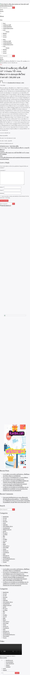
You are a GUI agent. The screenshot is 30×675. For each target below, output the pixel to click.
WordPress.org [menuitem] (9, 660)
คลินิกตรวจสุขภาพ (7, 529)
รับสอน (4, 549)
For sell (4, 520)
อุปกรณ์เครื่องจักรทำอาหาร (9, 559)
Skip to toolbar (3, 657)
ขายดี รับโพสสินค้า (7, 26)
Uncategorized (6, 528)
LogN (4, 30)
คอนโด (4, 531)
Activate (4, 36)
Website (2, 193)
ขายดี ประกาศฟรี (7, 25)
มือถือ (4, 542)
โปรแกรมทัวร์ (6, 560)
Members (5, 33)
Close (1, 19)
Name (2, 187)
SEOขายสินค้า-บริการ (8, 526)
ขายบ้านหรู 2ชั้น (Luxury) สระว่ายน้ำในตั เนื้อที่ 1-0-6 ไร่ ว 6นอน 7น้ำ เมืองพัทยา (14, 152)
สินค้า (4, 554)
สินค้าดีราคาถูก (6, 557)
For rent (5, 518)
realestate (5, 524)
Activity (4, 35)
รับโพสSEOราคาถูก (4, 146)
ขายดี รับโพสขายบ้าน (8, 28)
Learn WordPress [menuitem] (10, 663)
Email (1, 190)
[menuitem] (16, 673)
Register (1, 11)
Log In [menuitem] (4, 668)
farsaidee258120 (12, 82)
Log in (1, 9)
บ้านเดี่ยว (5, 539)
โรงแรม (4, 562)
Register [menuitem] (5, 670)
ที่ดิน (4, 536)
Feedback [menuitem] (8, 667)
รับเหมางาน (5, 550)
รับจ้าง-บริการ (6, 546)
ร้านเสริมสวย (6, 552)
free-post (5, 521)
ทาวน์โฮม (5, 534)
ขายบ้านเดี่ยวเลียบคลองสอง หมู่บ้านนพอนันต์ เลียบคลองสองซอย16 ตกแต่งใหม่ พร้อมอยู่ (15, 157)
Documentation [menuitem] (9, 662)
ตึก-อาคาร (5, 533)
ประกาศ (5, 541)
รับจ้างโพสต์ (5, 547)
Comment (3, 170)
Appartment (6, 516)
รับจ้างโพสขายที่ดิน (14, 146)
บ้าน (1, 64)
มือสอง (4, 544)
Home (4, 23)
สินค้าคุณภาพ (6, 555)
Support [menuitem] (8, 665)
